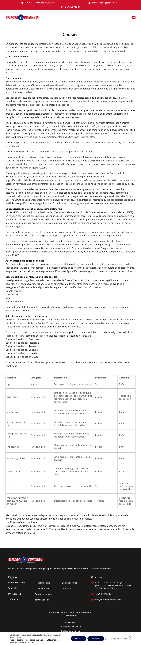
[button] (133, 17)
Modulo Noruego (16, 582)
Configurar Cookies (118, 638)
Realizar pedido (42, 583)
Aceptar (78, 638)
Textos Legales (42, 600)
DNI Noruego (14, 594)
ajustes (31, 642)
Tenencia (12, 588)
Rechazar (96, 638)
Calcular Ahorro (42, 588)
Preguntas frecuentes (45, 594)
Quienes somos (69, 583)
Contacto (66, 588)
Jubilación (13, 599)
